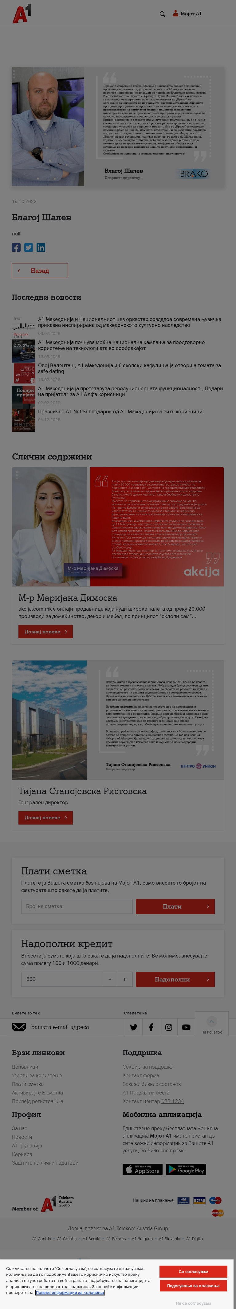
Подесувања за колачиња (193, 1285)
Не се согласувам (193, 1303)
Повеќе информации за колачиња (70, 1292)
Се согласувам (193, 1271)
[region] (117, 1284)
